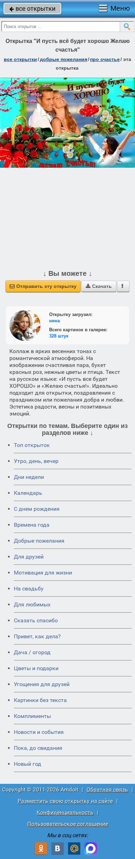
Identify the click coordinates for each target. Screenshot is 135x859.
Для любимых (32, 604)
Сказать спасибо (36, 620)
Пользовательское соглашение (67, 824)
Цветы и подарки (36, 668)
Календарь (28, 493)
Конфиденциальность (65, 812)
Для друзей (29, 556)
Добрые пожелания (39, 540)
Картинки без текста (40, 700)
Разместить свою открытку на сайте (65, 801)
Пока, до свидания (38, 748)
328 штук (59, 336)
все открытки (32, 8)
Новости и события (39, 732)
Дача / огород (32, 652)
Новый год (27, 764)
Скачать (99, 286)
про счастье (105, 59)
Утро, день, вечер (36, 461)
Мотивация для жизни (43, 572)
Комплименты (32, 716)
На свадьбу (29, 588)
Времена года (32, 524)
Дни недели (29, 477)
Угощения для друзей (42, 684)
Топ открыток (32, 445)
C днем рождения (37, 509)
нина (54, 320)
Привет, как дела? (37, 636)
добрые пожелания (63, 59)
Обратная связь (107, 789)
